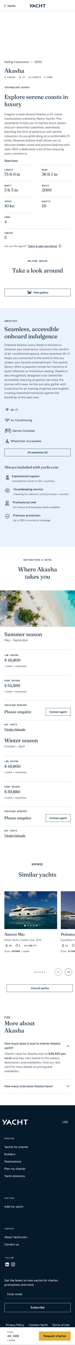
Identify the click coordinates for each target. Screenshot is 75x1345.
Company (9, 1228)
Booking (9, 1138)
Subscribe (38, 1307)
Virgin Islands (14, 729)
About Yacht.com (15, 1237)
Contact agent (58, 711)
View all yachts (40, 988)
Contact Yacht (38, 1325)
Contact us (11, 1244)
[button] (25, 925)
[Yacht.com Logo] (37, 5)
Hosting (9, 1198)
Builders (9, 1154)
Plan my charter (14, 1169)
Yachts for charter (16, 1147)
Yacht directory (14, 1176)
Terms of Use (60, 1325)
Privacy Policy (15, 1325)
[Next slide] (68, 972)
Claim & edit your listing (42, 246)
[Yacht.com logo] (15, 1122)
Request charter (55, 1336)
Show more (11, 160)
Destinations (12, 1161)
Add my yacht (13, 1206)
